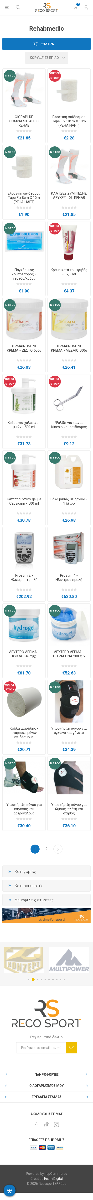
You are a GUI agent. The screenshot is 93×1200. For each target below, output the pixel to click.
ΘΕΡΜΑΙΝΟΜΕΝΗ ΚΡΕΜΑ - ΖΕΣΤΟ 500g (24, 348)
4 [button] (41, 979)
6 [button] (49, 979)
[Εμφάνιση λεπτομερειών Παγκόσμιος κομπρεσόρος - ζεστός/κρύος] (24, 242)
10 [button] (64, 979)
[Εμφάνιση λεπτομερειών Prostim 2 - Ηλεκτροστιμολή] (24, 548)
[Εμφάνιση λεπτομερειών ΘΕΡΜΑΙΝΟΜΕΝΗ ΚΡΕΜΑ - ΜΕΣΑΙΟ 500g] (69, 319)
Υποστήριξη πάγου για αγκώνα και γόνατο (69, 730)
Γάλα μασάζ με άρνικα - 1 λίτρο (69, 501)
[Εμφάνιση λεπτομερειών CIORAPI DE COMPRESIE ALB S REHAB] (24, 90)
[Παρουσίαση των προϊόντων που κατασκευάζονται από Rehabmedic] (69, 960)
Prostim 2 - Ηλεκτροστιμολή (24, 577)
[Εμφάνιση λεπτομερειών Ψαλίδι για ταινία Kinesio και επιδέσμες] (69, 395)
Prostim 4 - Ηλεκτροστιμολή (69, 577)
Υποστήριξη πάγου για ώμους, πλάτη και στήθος (69, 809)
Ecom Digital (53, 1179)
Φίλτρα (47, 44)
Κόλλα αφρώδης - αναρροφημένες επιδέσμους (24, 732)
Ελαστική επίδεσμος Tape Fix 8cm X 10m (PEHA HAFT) (24, 197)
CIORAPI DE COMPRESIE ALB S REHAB (24, 121)
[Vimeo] (46, 1123)
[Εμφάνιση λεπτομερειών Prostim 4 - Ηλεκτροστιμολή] (69, 548)
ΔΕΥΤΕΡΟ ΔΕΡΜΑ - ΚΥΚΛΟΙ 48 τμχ (24, 654)
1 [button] (28, 979)
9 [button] (60, 979)
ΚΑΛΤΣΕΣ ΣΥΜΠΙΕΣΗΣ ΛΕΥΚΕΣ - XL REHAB (69, 195)
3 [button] (37, 979)
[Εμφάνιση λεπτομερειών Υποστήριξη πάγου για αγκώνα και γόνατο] (69, 701)
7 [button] (53, 979)
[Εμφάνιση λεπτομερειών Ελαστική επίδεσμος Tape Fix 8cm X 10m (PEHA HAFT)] (24, 166)
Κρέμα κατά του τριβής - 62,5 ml (69, 272)
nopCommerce (56, 1174)
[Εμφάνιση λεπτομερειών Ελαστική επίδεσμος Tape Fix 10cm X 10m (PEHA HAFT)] (69, 90)
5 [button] (45, 979)
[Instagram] (56, 1124)
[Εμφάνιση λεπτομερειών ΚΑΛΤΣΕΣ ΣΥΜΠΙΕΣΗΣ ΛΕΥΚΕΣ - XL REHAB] (69, 166)
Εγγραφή (71, 1047)
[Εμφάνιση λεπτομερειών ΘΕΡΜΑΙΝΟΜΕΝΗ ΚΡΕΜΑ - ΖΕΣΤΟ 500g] (24, 319)
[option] (24, 960)
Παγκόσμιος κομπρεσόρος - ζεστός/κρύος (24, 274)
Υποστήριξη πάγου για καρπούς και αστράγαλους (24, 809)
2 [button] (32, 979)
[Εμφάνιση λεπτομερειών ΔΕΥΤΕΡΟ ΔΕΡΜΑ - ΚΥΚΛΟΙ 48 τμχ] (24, 625)
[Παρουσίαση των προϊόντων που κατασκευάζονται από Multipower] (24, 960)
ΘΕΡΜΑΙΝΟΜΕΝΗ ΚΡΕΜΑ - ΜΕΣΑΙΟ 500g (69, 348)
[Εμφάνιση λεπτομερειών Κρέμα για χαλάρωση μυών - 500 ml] (24, 395)
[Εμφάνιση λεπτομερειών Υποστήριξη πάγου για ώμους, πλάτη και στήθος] (69, 777)
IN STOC (10, 75)
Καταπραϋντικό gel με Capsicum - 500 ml (24, 501)
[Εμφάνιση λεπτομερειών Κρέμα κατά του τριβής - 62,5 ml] (69, 242)
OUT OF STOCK (55, 76)
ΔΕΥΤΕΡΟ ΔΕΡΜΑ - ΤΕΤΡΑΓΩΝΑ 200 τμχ (68, 654)
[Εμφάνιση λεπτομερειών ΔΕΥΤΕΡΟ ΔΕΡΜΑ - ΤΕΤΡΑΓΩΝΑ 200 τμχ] (69, 625)
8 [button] (56, 979)
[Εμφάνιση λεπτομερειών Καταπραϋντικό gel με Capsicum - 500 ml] (24, 472)
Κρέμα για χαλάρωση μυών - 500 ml (24, 425)
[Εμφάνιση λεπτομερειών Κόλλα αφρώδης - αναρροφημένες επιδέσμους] (24, 701)
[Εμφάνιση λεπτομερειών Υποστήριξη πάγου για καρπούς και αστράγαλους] (24, 777)
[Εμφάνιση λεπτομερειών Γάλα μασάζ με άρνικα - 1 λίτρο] (69, 472)
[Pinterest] (37, 1124)
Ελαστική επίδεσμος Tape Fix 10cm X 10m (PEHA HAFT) (69, 121)
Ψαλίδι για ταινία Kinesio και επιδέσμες (69, 425)
